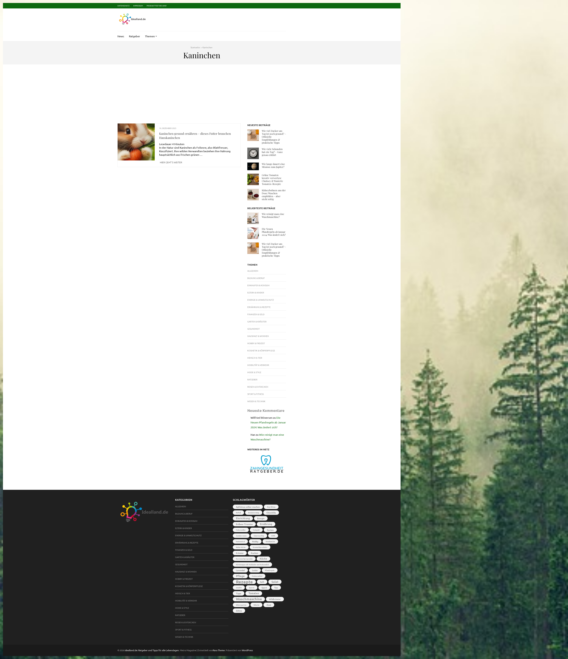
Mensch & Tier (254, 357)
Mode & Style (254, 372)
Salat (274, 582)
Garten (270, 530)
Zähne (239, 610)
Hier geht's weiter (171, 162)
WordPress (247, 650)
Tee (276, 587)
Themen (150, 36)
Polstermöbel (257, 576)
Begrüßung (271, 507)
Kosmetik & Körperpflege (261, 350)
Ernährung (266, 524)
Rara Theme (219, 650)
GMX (273, 535)
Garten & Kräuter (257, 321)
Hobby (255, 541)
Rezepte (244, 582)
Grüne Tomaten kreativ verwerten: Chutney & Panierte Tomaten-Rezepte (272, 179)
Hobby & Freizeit (256, 343)
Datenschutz (123, 5)
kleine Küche (241, 547)
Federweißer (241, 530)
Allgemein (252, 270)
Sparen (251, 587)
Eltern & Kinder (255, 292)
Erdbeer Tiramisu (244, 524)
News (120, 36)
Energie (260, 518)
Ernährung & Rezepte (259, 307)
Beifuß (238, 512)
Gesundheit (253, 328)
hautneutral (240, 541)
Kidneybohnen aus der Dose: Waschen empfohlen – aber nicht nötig (274, 195)
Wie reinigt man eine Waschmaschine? (273, 215)
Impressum (138, 5)
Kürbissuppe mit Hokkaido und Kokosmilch (252, 564)
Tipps (238, 593)
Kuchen (254, 553)
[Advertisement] (202, 89)
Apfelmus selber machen (248, 506)
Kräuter (240, 553)
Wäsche (256, 605)
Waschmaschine (249, 599)
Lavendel (240, 570)
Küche (263, 558)
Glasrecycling (259, 535)
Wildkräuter (275, 599)
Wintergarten (241, 605)
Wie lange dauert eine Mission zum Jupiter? (273, 165)
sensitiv (239, 587)
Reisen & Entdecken (257, 386)
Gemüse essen (241, 535)
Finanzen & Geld (255, 314)
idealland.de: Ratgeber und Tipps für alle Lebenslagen (152, 650)
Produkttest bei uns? (157, 5)
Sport (264, 587)
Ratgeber (134, 36)
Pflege (240, 576)
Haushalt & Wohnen (258, 336)
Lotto (255, 570)
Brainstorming (253, 512)
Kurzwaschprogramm (244, 559)
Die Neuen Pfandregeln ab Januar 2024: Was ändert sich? (274, 231)
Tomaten (253, 593)
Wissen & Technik (256, 401)
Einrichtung (243, 518)
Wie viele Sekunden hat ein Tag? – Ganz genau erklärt (272, 151)
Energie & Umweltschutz (260, 299)
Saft (262, 581)
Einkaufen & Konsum (258, 285)
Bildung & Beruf (256, 278)
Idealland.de (270, 541)
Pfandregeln (269, 570)
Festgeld (256, 530)
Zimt (269, 605)
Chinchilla (271, 512)
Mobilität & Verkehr (258, 365)
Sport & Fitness (255, 394)
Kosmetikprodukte (260, 547)
